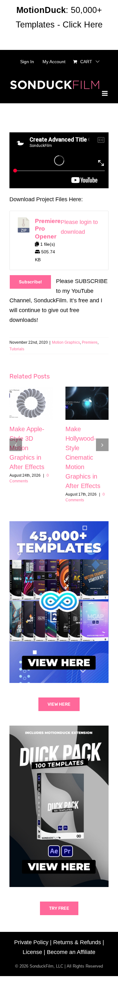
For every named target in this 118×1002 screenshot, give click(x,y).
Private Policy (31, 942)
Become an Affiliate (71, 952)
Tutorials (16, 349)
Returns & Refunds (77, 942)
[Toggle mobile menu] (105, 93)
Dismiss (59, 39)
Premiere (90, 342)
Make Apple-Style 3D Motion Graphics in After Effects (26, 448)
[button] (15, 444)
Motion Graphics (66, 342)
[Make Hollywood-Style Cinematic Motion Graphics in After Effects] (87, 403)
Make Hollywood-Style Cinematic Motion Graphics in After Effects (82, 457)
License (32, 952)
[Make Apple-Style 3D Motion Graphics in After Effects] (31, 403)
